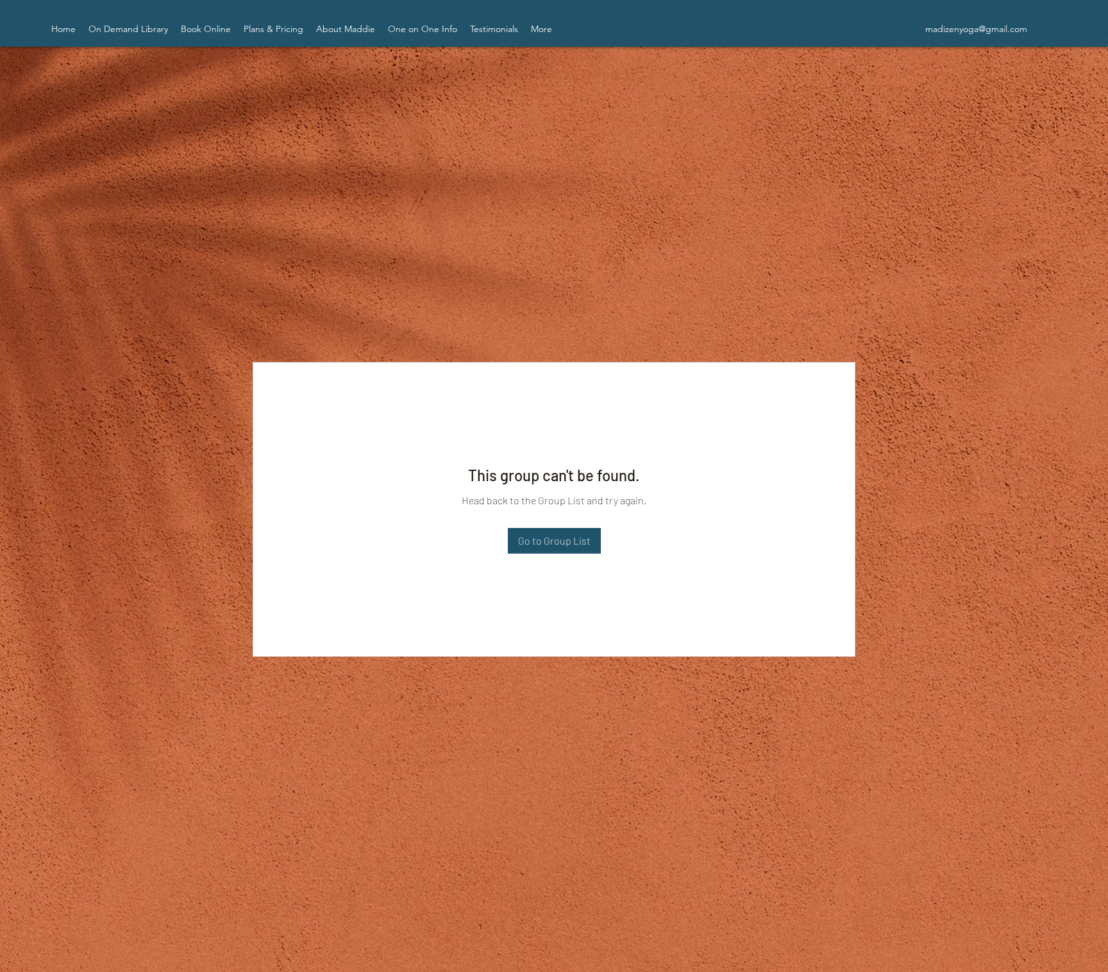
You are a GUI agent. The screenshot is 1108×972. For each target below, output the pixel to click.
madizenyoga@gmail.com (976, 29)
